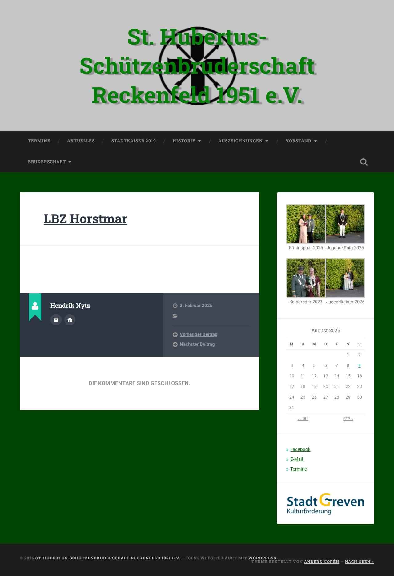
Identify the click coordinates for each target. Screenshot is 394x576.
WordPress (262, 557)
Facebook (300, 449)
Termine (39, 141)
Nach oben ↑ (359, 561)
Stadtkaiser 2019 (133, 141)
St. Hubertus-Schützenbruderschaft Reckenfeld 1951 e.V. (197, 65)
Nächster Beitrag (197, 344)
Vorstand (299, 141)
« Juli (303, 419)
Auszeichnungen (240, 141)
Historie (184, 141)
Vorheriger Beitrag (199, 334)
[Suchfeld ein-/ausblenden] (363, 162)
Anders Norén (321, 561)
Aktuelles (81, 141)
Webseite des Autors (69, 319)
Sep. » (348, 419)
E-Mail (296, 459)
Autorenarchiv (56, 319)
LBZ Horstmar (85, 218)
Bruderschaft (47, 161)
